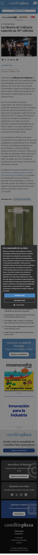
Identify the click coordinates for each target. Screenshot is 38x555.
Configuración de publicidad (25, 284)
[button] (19, 305)
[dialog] (19, 277)
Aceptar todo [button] (20, 295)
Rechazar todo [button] (19, 300)
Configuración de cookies (19, 288)
